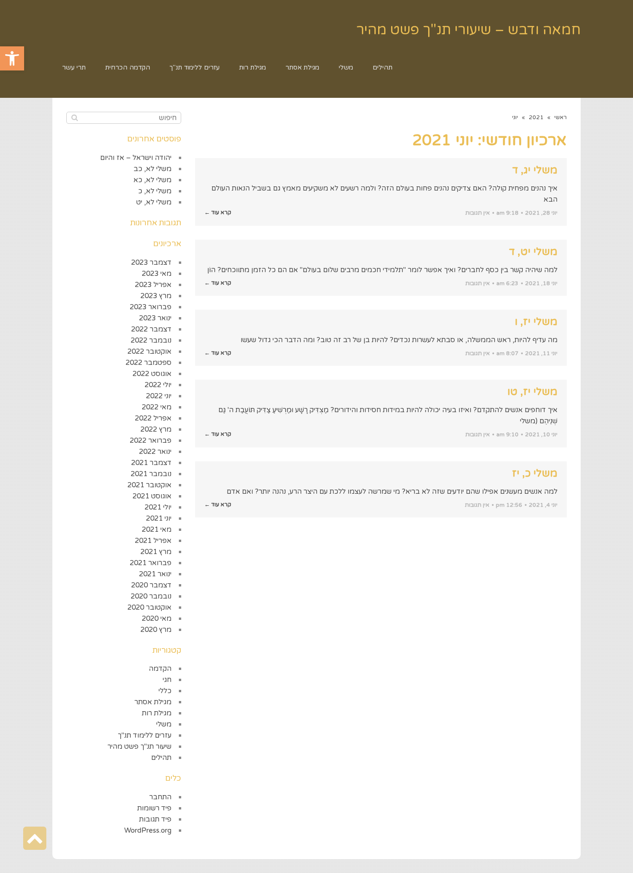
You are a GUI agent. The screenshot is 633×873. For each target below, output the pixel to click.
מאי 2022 (156, 407)
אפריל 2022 (153, 418)
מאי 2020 (156, 618)
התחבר (160, 797)
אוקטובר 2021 (149, 485)
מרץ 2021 (155, 552)
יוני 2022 (158, 396)
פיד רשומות (154, 808)
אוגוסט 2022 (152, 374)
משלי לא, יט (153, 202)
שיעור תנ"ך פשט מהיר (139, 746)
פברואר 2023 (150, 307)
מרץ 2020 (155, 629)
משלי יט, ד (533, 252)
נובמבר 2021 (151, 474)
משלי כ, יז (534, 473)
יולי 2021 (158, 507)
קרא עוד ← (217, 212)
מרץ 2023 (155, 296)
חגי (167, 679)
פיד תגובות (155, 819)
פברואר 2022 (150, 440)
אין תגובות (477, 213)
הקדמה (160, 668)
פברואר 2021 (150, 563)
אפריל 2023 (153, 284)
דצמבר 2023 (151, 262)
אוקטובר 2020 (149, 607)
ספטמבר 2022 (148, 362)
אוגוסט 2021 (152, 496)
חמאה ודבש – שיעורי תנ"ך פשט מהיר (468, 29)
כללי (164, 691)
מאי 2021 (156, 529)
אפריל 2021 (153, 540)
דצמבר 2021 (151, 463)
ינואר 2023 (155, 318)
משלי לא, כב (152, 169)
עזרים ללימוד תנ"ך (144, 735)
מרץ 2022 (155, 429)
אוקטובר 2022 (149, 351)
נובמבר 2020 (151, 596)
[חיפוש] (74, 118)
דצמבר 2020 (151, 585)
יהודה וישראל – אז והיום (135, 157)
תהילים (161, 757)
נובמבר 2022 (151, 340)
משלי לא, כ (154, 191)
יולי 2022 (158, 385)
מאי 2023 (156, 273)
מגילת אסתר (152, 702)
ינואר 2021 (155, 574)
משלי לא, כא (152, 180)
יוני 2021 (158, 518)
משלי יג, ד (534, 170)
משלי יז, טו (532, 392)
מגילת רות (156, 713)
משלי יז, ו (536, 322)
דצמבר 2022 (151, 329)
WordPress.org (147, 830)
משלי (163, 724)
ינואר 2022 (155, 451)
